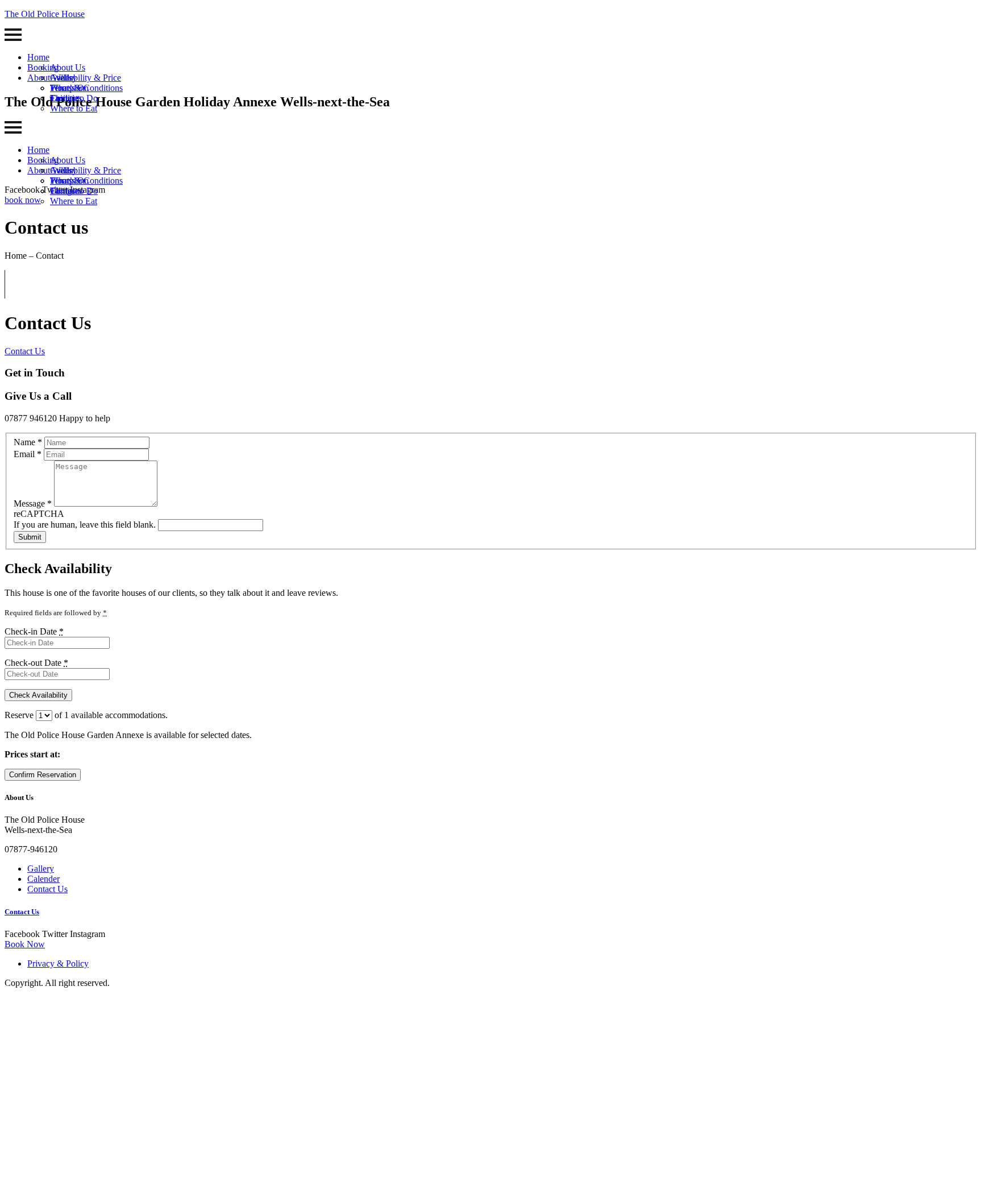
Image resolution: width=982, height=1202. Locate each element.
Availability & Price (85, 77)
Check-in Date (34, 631)
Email (27, 454)
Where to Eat (73, 108)
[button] (23, 200)
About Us (67, 67)
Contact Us (25, 351)
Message (33, 503)
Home (38, 57)
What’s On (69, 88)
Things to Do (74, 98)
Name (28, 442)
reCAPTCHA (39, 514)
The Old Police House (45, 14)
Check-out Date (36, 663)
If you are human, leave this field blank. (86, 524)
